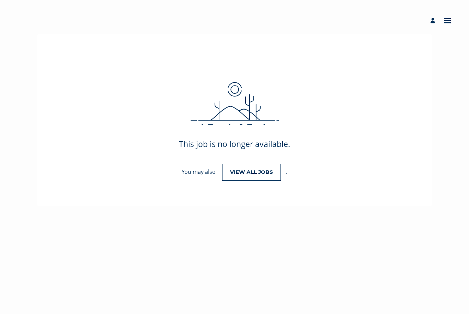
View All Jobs (251, 172)
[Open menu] (447, 20)
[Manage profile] (434, 21)
